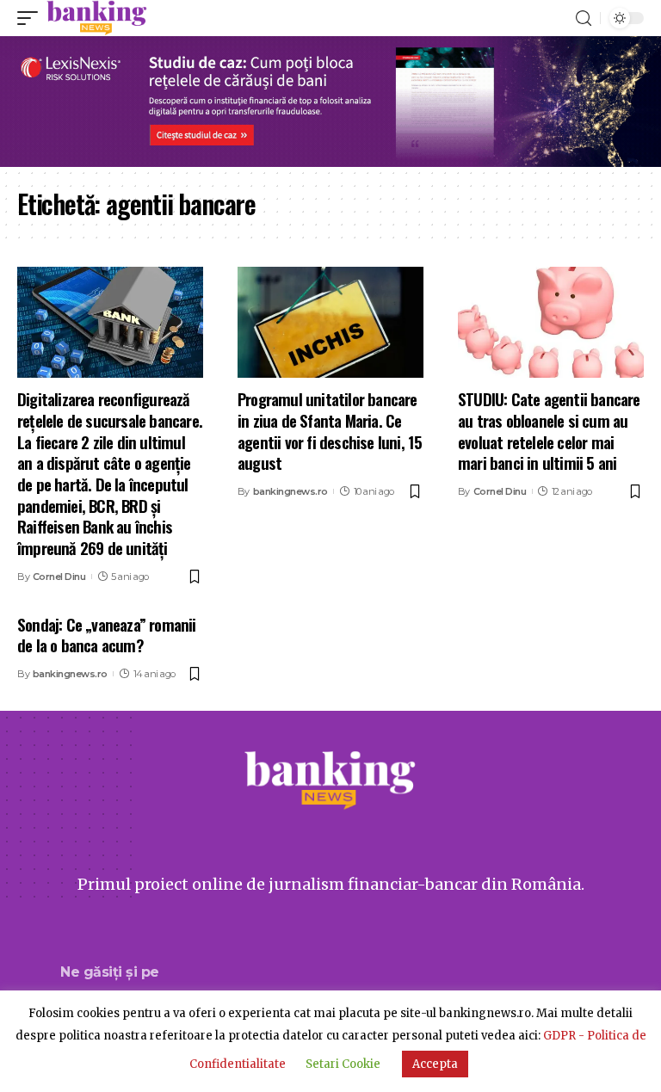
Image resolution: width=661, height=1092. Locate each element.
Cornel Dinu (59, 577)
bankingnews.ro (290, 491)
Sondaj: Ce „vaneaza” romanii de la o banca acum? (106, 634)
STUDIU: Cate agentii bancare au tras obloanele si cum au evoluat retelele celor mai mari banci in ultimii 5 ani (549, 430)
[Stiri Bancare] (96, 18)
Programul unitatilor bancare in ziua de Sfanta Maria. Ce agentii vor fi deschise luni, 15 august (330, 430)
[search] (583, 18)
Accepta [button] (435, 1064)
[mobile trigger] (31, 18)
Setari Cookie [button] (343, 1064)
